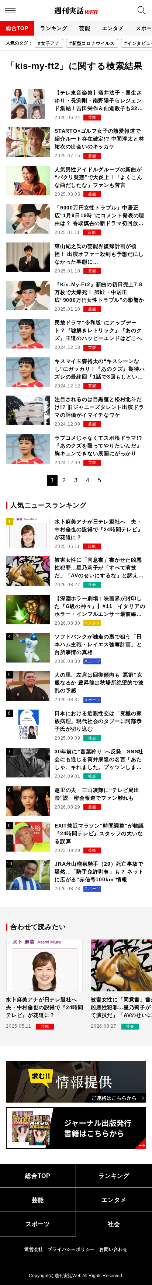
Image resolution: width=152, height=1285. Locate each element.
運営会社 (33, 1249)
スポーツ (37, 1224)
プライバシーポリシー (71, 1249)
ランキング (54, 28)
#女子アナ (49, 43)
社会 (114, 1224)
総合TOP (17, 28)
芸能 (84, 28)
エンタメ (113, 28)
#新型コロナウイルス (92, 43)
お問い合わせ (113, 1249)
